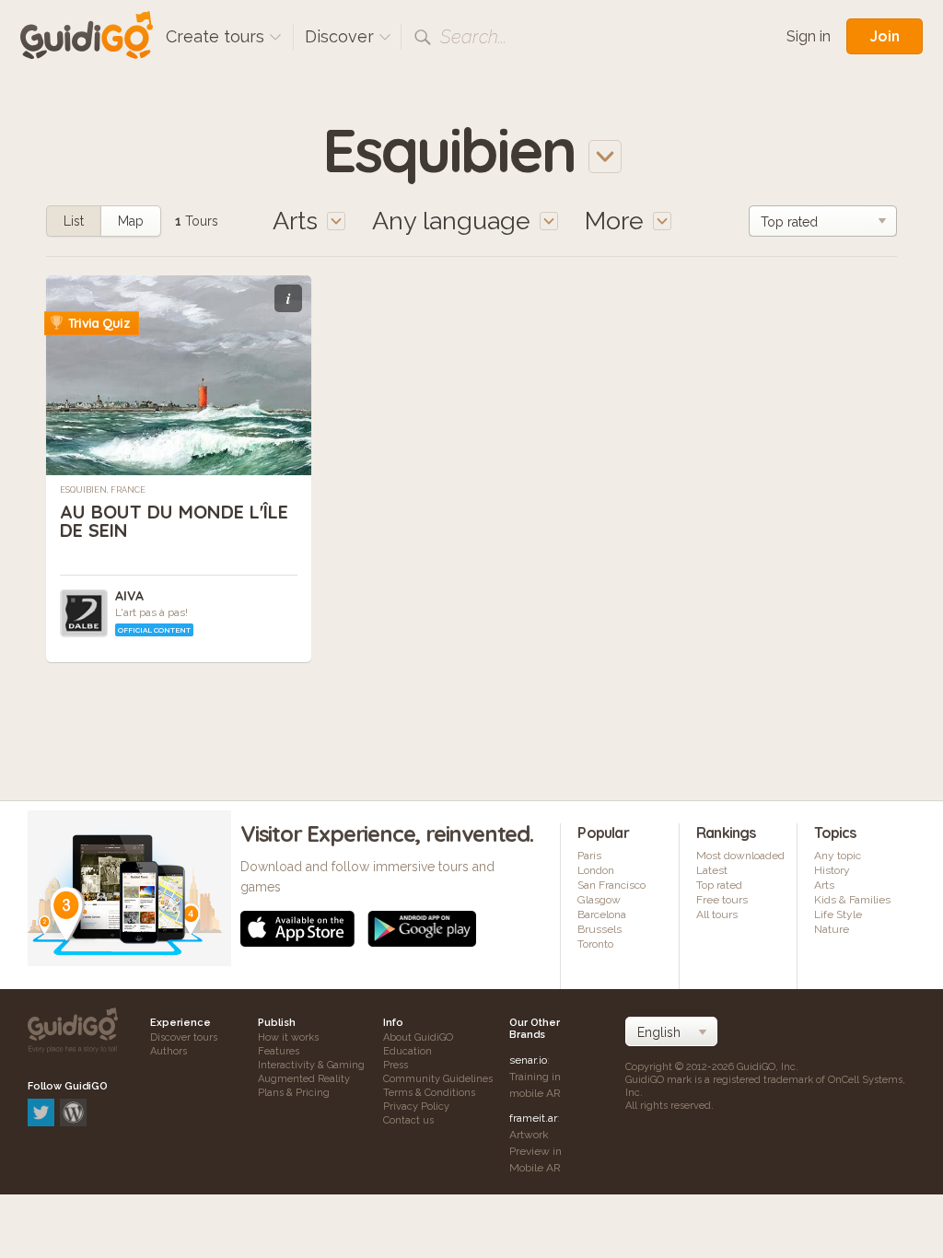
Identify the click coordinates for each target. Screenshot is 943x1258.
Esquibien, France (103, 490)
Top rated (719, 885)
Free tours (722, 899)
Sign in (808, 36)
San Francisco (611, 885)
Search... (473, 37)
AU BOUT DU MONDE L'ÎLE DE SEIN (174, 521)
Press (395, 1065)
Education (407, 1051)
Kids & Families (852, 899)
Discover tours (183, 1037)
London (595, 870)
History (832, 870)
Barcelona (601, 914)
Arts (824, 885)
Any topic (837, 855)
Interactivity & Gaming (311, 1065)
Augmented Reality (304, 1079)
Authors (168, 1051)
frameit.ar (533, 1118)
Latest (712, 870)
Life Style (838, 914)
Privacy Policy (416, 1106)
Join (884, 36)
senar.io (528, 1060)
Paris (589, 855)
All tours (717, 914)
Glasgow (599, 899)
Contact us (408, 1120)
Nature (831, 929)
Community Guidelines (438, 1079)
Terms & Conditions (429, 1093)
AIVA (129, 596)
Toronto (595, 944)
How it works (288, 1037)
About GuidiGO (418, 1037)
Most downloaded (740, 855)
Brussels (599, 929)
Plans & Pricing (294, 1093)
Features (278, 1051)
